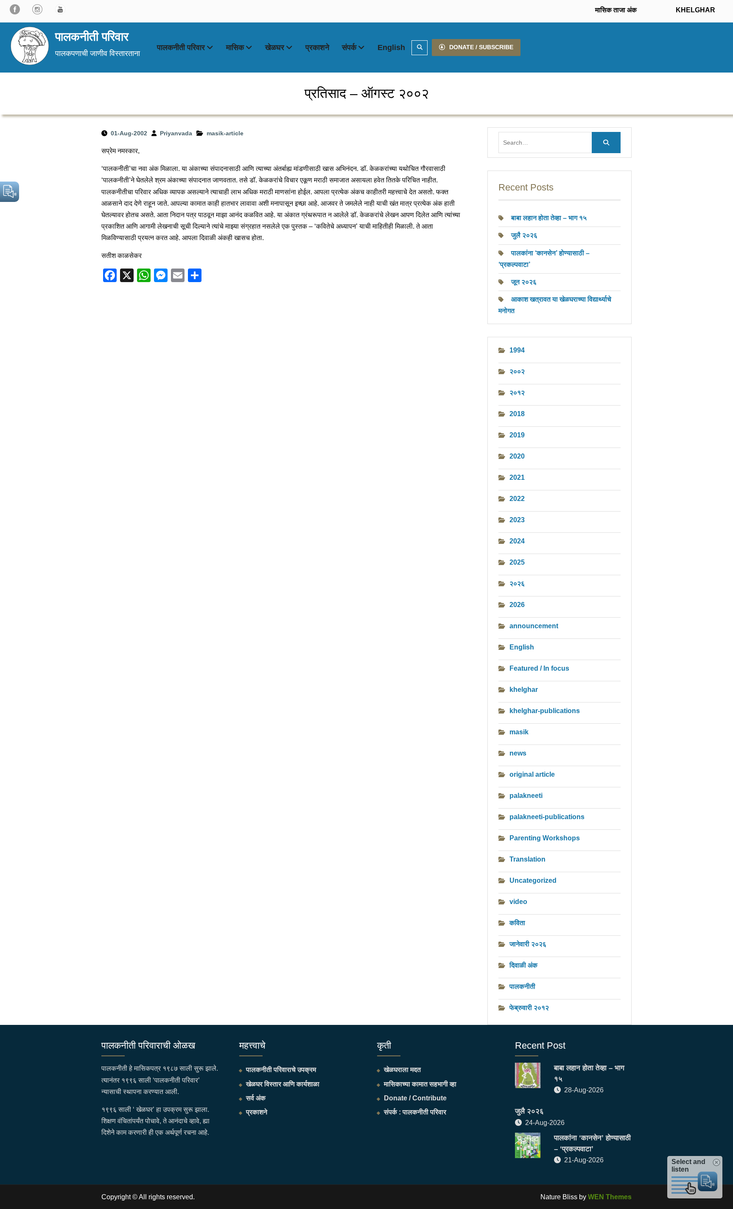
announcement (533, 626)
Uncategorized (533, 880)
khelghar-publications (544, 710)
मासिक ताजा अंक (615, 10)
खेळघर (274, 47)
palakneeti (526, 795)
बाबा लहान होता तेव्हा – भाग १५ (549, 217)
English (391, 47)
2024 (517, 541)
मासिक (235, 47)
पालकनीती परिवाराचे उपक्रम (281, 1069)
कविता (517, 922)
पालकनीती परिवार (92, 36)
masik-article (225, 133)
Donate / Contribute (415, 1098)
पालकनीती (522, 986)
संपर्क (349, 47)
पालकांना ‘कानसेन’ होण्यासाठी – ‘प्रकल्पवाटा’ (592, 1143)
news (517, 753)
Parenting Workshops (544, 838)
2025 (517, 562)
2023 (517, 519)
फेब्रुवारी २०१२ (529, 1007)
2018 (517, 413)
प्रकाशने (317, 47)
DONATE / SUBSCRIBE (481, 47)
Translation (527, 859)
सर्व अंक (256, 1098)
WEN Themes (610, 1197)
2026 (517, 604)
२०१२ (517, 392)
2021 (517, 477)
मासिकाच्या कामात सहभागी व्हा (420, 1084)
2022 (517, 498)
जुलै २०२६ (524, 235)
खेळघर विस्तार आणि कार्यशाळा (282, 1084)
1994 (517, 350)
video (518, 901)
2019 (517, 435)
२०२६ (517, 583)
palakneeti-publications (547, 816)
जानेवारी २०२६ (527, 944)
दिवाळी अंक (523, 965)
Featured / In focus (539, 668)
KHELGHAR (694, 10)
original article (532, 774)
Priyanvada (176, 133)
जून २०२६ (524, 281)
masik (519, 732)
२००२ (517, 371)
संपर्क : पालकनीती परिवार (415, 1112)
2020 (517, 456)
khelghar (523, 689)
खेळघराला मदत (402, 1069)
